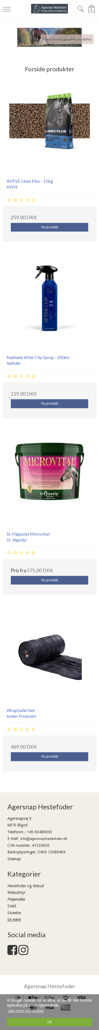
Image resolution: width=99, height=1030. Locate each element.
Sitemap (14, 859)
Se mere (14, 919)
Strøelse (14, 913)
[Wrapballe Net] (49, 656)
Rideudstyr (16, 892)
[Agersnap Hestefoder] (50, 8)
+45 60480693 (39, 832)
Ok (49, 1022)
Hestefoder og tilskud (25, 886)
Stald (11, 906)
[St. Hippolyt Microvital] (49, 480)
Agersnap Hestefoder (49, 986)
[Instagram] (23, 952)
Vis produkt (49, 227)
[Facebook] (12, 952)
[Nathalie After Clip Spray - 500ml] (49, 303)
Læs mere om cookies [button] (26, 1011)
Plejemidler (16, 899)
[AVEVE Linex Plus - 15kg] (49, 127)
